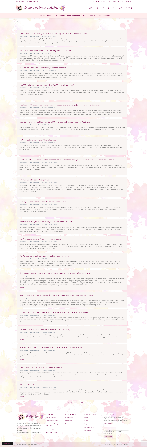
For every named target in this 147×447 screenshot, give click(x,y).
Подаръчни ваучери (91, 424)
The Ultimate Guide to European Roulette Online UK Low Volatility (48, 85)
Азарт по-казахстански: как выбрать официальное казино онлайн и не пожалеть (57, 295)
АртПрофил (114, 8)
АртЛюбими (102, 8)
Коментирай (52, 36)
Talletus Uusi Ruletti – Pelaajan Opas (35, 180)
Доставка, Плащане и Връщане (53, 424)
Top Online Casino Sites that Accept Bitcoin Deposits (42, 68)
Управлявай (7, 443)
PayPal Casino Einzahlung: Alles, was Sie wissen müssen (44, 256)
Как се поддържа (51, 429)
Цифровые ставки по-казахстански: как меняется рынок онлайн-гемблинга (54, 273)
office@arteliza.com (125, 1)
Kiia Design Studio (112, 444)
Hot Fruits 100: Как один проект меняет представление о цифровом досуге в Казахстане (61, 105)
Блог (86, 420)
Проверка (68, 420)
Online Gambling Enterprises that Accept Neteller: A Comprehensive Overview (53, 312)
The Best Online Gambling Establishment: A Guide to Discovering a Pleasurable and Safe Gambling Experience (68, 160)
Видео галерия (89, 427)
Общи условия (51, 417)
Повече (21, 97)
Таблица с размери (52, 432)
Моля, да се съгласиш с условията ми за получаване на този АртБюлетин (116, 431)
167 (82, 402)
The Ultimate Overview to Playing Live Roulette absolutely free (46, 330)
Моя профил (69, 417)
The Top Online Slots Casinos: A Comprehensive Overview (44, 202)
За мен (86, 417)
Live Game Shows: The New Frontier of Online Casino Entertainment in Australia (54, 122)
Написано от (35, 36)
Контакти (88, 430)
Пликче (67, 424)
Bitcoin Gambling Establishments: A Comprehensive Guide (45, 51)
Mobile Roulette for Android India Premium (38, 140)
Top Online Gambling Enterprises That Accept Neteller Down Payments (50, 347)
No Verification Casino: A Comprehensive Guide (40, 239)
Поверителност (52, 420)
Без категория (23, 36)
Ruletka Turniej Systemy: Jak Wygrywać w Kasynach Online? (45, 222)
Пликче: (126, 8)
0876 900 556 (112, 1)
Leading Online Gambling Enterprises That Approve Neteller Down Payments (53, 34)
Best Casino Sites (27, 385)
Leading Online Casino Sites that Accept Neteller (41, 367)
